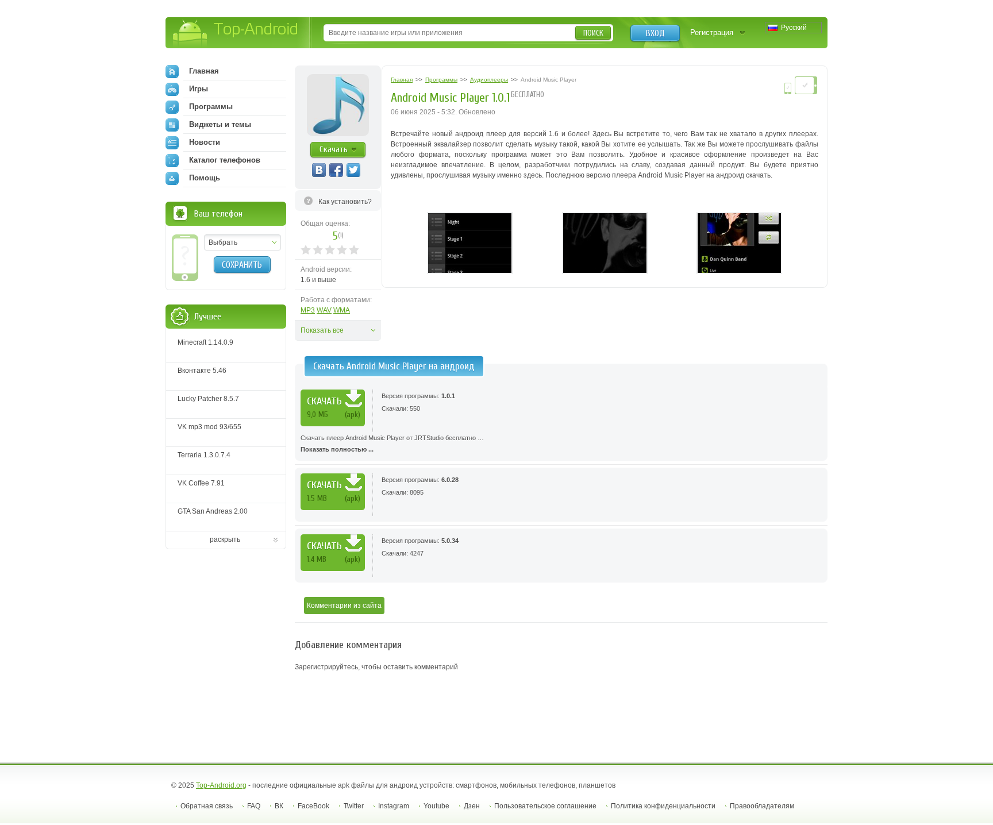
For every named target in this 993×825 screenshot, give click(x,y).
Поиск (593, 33)
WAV (324, 310)
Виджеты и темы (220, 124)
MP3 (308, 310)
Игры (198, 88)
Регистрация (711, 32)
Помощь (204, 178)
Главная (204, 71)
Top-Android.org (221, 785)
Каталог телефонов (224, 160)
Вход (655, 33)
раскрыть (225, 539)
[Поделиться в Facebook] (336, 170)
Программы (211, 106)
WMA (341, 310)
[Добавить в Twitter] (353, 170)
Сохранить (242, 265)
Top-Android (236, 34)
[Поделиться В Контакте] (319, 170)
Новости (204, 142)
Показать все (322, 330)
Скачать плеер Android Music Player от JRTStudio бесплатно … (392, 443)
